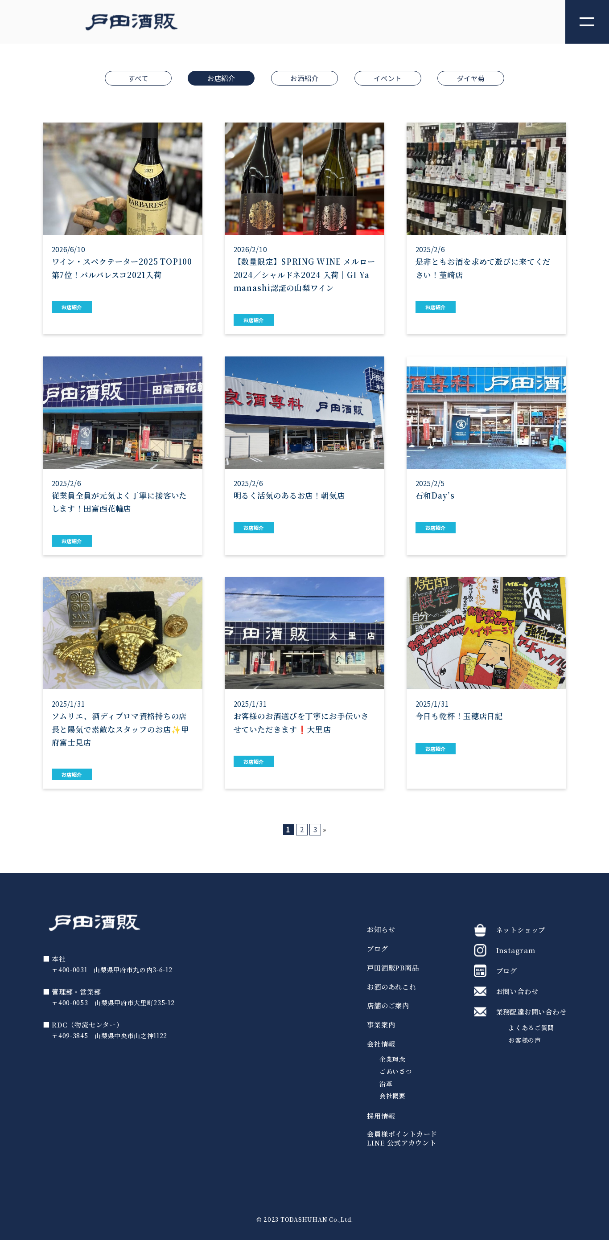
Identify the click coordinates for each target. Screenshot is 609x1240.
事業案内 (381, 1024)
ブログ (377, 948)
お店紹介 (221, 78)
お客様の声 (524, 1039)
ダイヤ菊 (471, 78)
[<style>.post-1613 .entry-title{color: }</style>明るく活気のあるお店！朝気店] (305, 455)
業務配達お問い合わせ (531, 1011)
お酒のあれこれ (391, 986)
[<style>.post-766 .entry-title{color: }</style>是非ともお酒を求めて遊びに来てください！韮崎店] (487, 228)
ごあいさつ (395, 1072)
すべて (138, 78)
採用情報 (381, 1116)
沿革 (385, 1084)
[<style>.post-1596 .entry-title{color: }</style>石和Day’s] (487, 455)
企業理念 (392, 1060)
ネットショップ (520, 929)
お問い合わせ (517, 991)
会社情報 (381, 1043)
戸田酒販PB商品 (393, 967)
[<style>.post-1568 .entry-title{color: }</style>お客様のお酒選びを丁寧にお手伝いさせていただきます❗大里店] (305, 683)
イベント (388, 78)
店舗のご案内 (388, 1005)
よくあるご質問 (531, 1027)
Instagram (515, 950)
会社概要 (392, 1096)
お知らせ (381, 929)
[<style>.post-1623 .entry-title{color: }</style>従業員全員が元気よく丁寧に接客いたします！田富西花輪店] (123, 455)
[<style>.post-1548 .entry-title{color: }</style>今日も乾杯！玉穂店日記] (487, 683)
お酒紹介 (304, 78)
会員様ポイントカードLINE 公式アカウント (402, 1138)
